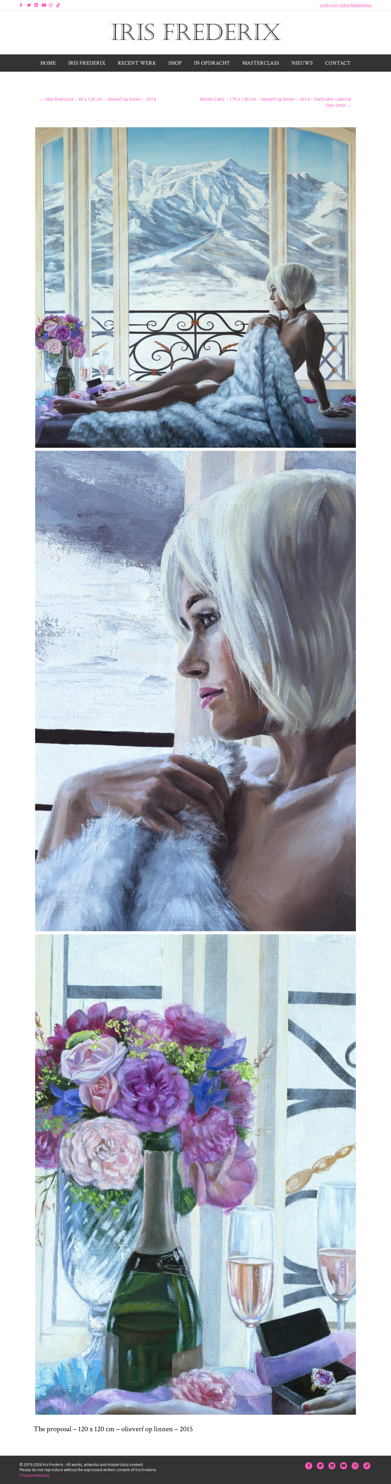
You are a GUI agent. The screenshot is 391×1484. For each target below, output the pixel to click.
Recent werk (137, 63)
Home (48, 63)
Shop (175, 63)
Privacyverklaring (34, 1475)
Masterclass (260, 63)
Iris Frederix (86, 63)
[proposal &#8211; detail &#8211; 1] (195, 691)
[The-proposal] (195, 287)
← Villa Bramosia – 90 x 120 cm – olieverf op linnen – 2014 (98, 99)
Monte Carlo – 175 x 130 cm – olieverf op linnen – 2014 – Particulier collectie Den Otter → (275, 102)
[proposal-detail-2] (195, 1174)
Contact (338, 63)
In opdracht (212, 63)
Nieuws (302, 63)
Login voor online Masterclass (345, 5)
